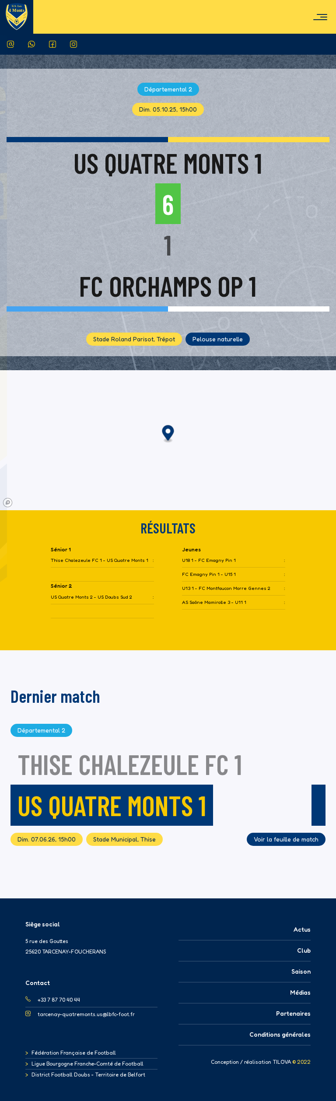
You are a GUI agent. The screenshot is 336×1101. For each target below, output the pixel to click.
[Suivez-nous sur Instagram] (73, 44)
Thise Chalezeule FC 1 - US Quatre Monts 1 (99, 560)
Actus (302, 929)
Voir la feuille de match (286, 839)
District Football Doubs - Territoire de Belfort (88, 1074)
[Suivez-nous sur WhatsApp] (31, 44)
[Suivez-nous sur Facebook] (52, 44)
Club (304, 950)
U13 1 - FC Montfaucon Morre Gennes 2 (226, 588)
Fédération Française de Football (74, 1052)
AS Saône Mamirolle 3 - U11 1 (214, 602)
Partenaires (293, 1013)
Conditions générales (280, 1034)
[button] (168, 434)
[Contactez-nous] (10, 44)
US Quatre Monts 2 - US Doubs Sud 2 (91, 597)
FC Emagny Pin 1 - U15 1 (209, 574)
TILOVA (282, 1062)
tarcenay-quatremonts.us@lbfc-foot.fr (86, 1014)
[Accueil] (16, 16)
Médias (300, 992)
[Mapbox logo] (8, 503)
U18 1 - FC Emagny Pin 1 (209, 560)
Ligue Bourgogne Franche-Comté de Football (88, 1063)
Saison (301, 971)
